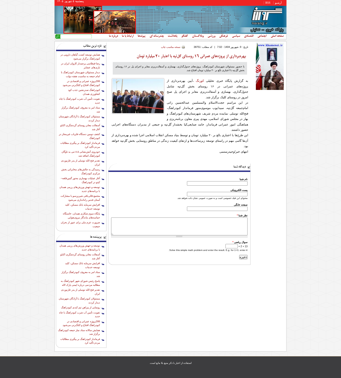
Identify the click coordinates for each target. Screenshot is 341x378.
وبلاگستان (198, 36)
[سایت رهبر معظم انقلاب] (270, 89)
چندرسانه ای (157, 36)
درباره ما (113, 36)
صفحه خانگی (241, 204)
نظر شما (242, 215)
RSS (267, 2)
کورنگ (200, 80)
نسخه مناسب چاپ (170, 47)
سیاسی (236, 36)
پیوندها (141, 36)
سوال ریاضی (240, 242)
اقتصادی (249, 36)
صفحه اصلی (277, 36)
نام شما (244, 179)
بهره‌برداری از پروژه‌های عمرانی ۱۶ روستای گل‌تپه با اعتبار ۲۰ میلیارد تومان (191, 56)
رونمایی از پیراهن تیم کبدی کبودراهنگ (80, 307)
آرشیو (278, 2)
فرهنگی (223, 36)
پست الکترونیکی (239, 190)
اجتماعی (262, 36)
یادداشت (172, 36)
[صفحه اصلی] (170, 32)
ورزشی (211, 36)
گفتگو (184, 36)
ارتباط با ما (128, 36)
